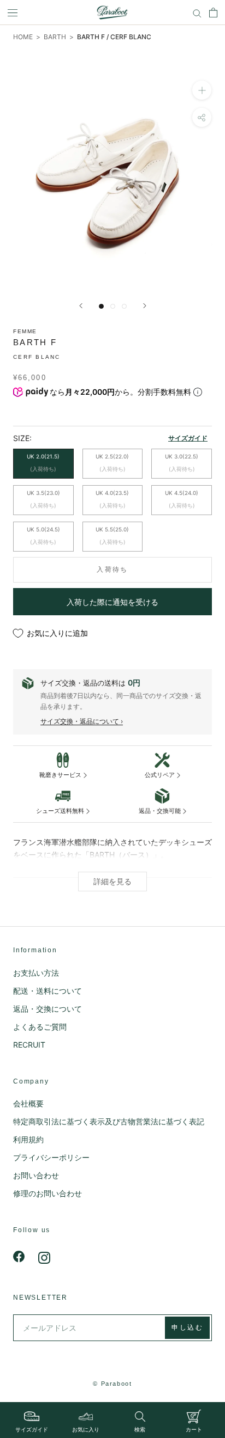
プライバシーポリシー (51, 1157)
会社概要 (28, 1103)
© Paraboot (112, 1383)
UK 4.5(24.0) (181, 499)
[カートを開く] (213, 12)
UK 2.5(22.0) (112, 462)
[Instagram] (44, 1256)
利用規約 (28, 1139)
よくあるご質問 (40, 1026)
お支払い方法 (36, 972)
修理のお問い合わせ (47, 1193)
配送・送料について (47, 990)
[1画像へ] (101, 306)
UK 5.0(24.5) (43, 535)
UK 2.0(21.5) (43, 462)
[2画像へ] (112, 306)
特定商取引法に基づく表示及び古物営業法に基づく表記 (108, 1121)
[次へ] (144, 305)
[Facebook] (19, 1256)
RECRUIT (29, 1044)
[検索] (197, 12)
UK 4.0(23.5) (112, 499)
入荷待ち (112, 569)
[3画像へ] (124, 306)
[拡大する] (201, 90)
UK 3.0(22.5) (181, 462)
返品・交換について (47, 1008)
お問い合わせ (36, 1175)
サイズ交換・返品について (79, 721)
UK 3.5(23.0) (43, 499)
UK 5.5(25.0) (112, 535)
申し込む (187, 1327)
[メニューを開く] (12, 13)
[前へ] (80, 305)
